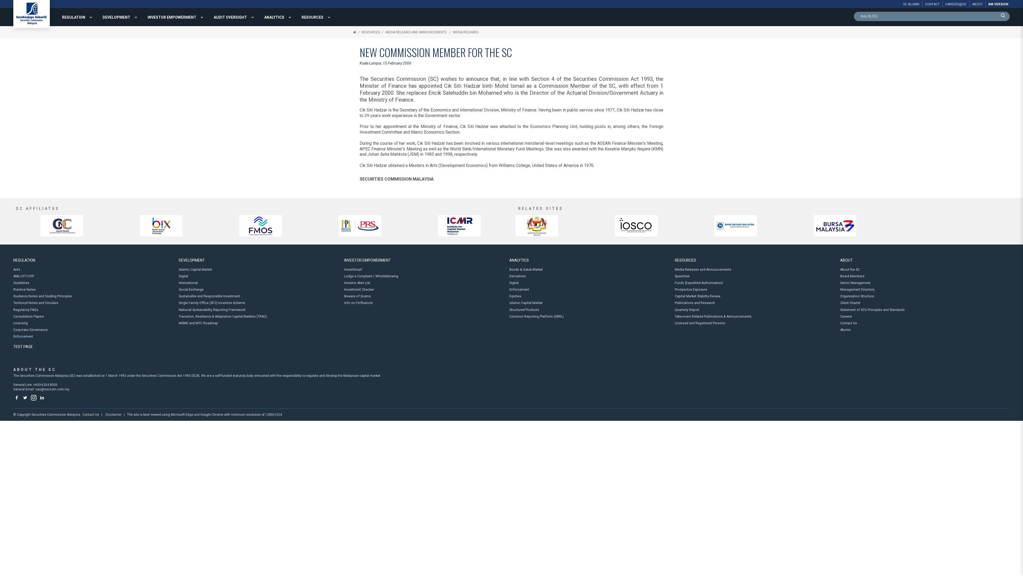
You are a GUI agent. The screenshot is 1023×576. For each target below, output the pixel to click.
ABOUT (846, 260)
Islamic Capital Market (195, 269)
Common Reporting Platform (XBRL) (536, 316)
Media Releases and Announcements (416, 32)
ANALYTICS (274, 17)
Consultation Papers (28, 316)
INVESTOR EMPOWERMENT (172, 17)
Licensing (20, 323)
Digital (183, 276)
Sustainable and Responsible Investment (209, 296)
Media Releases (465, 32)
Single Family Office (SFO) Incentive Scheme (212, 303)
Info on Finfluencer (358, 303)
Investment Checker (359, 289)
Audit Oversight (230, 17)
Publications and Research (695, 303)
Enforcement (23, 336)
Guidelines (21, 283)
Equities (515, 296)
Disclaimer (113, 415)
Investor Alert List (357, 283)
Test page (23, 347)
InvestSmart (353, 269)
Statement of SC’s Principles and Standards (872, 310)
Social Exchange (191, 289)
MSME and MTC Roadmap (198, 323)
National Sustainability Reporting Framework (212, 310)
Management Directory (857, 289)
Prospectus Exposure (691, 289)
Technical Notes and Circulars (35, 303)
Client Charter (850, 303)
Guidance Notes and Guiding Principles (42, 296)
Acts (16, 269)
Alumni (845, 330)
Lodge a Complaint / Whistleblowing (371, 276)
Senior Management (855, 283)
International (188, 283)
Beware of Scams (357, 296)
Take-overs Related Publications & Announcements (713, 316)
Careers (846, 316)
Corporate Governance (30, 330)
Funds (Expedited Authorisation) (699, 283)
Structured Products (524, 310)
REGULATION (73, 17)
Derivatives (517, 276)
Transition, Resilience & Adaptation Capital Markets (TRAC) (223, 316)
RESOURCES (312, 17)
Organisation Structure (857, 296)
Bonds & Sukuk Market (526, 269)
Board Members (852, 276)
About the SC (850, 269)
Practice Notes (24, 289)
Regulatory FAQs (25, 310)
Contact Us (848, 323)
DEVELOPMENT (116, 17)
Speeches (682, 276)
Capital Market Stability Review (697, 296)
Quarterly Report (687, 310)
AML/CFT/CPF (23, 276)
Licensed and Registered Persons (700, 323)
